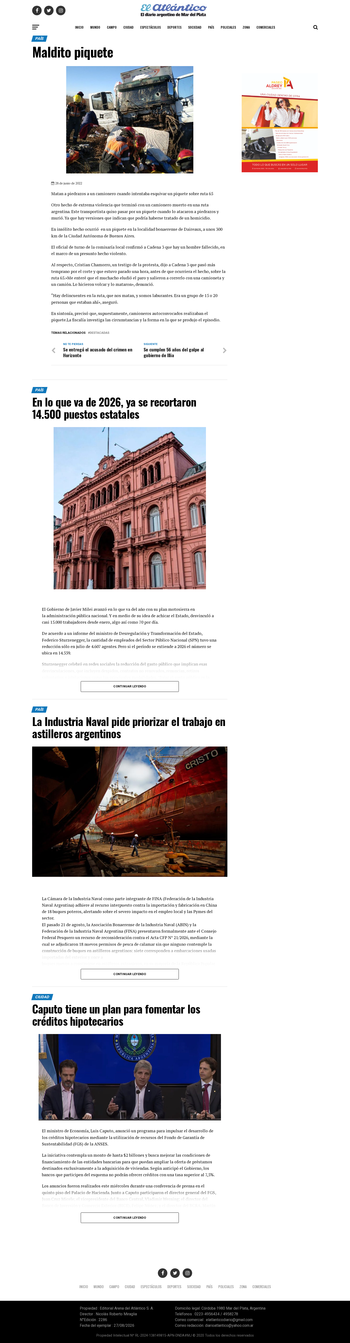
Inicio (79, 27)
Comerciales (265, 27)
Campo (112, 27)
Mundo (95, 27)
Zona (246, 27)
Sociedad (194, 27)
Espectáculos (150, 27)
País (211, 27)
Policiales (228, 27)
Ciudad (128, 27)
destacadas (99, 332)
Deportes (174, 27)
